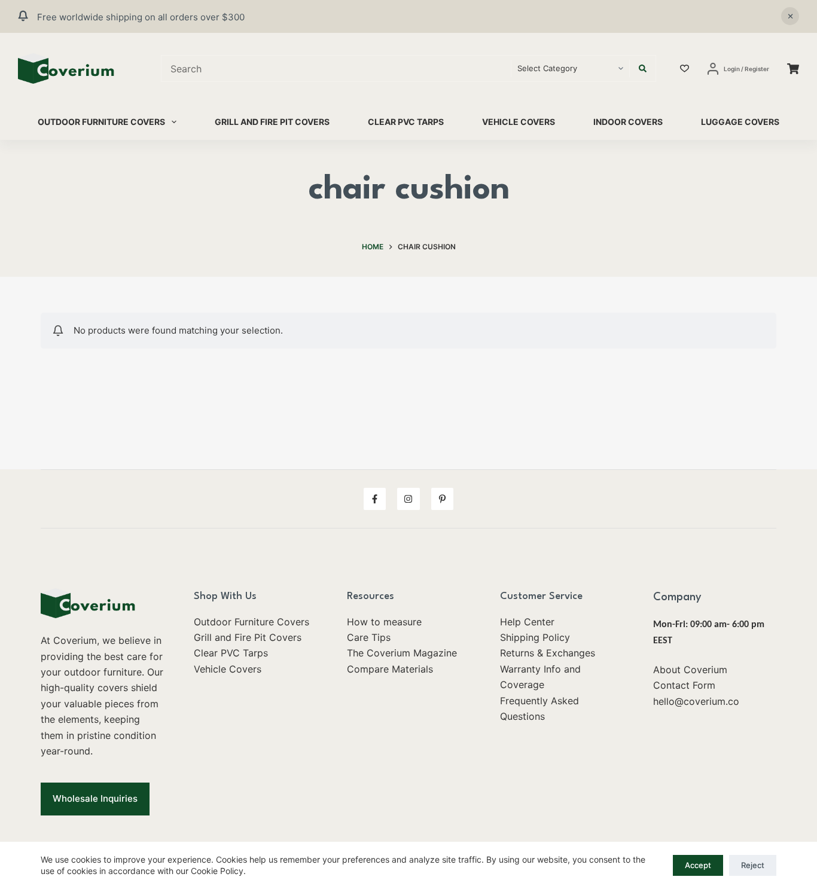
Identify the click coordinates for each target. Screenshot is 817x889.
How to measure (384, 622)
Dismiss (790, 16)
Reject (752, 865)
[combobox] (336, 68)
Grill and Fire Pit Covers (272, 122)
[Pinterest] (442, 499)
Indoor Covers (628, 122)
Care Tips (369, 637)
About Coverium (690, 670)
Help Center (527, 622)
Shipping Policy (535, 637)
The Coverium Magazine (402, 653)
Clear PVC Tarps (406, 122)
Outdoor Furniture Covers (101, 122)
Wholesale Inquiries (95, 798)
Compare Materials (390, 669)
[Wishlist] (684, 68)
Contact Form (684, 685)
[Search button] (643, 68)
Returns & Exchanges (547, 653)
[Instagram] (408, 499)
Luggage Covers (740, 122)
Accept (698, 865)
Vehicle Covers (518, 122)
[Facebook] (375, 499)
